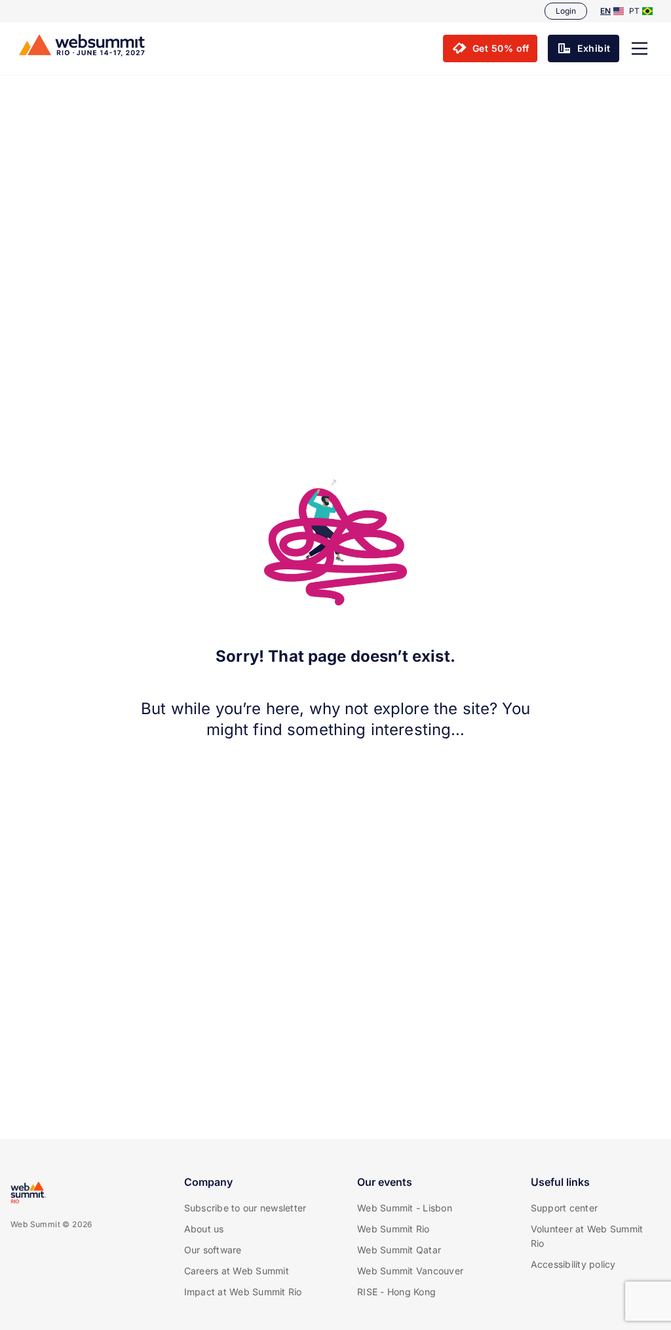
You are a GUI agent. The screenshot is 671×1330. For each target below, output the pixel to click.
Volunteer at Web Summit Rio (587, 1236)
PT (634, 11)
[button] (639, 48)
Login (566, 11)
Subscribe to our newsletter (245, 1207)
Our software (213, 1249)
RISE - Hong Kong (396, 1291)
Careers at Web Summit (236, 1270)
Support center (564, 1207)
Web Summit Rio (393, 1228)
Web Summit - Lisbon (404, 1207)
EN (605, 11)
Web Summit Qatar (399, 1249)
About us (204, 1228)
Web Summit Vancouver (410, 1270)
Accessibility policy (573, 1264)
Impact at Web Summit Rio (243, 1291)
